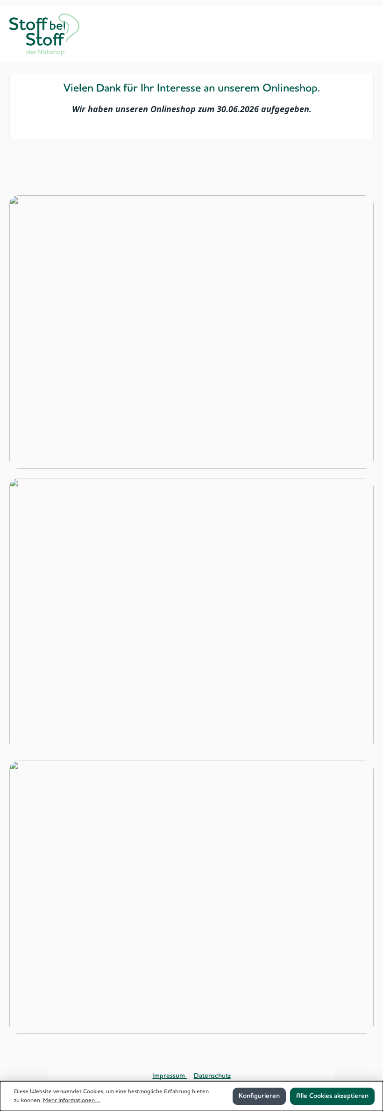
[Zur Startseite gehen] (44, 35)
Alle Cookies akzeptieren (332, 1096)
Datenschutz (212, 1076)
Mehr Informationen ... (71, 1100)
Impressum (169, 1076)
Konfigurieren (259, 1096)
